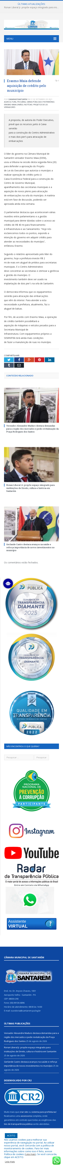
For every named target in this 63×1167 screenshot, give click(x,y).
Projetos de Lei (40, 104)
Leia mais (30, 1154)
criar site (24, 1111)
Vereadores (9, 107)
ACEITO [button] (11, 1135)
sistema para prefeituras (44, 1111)
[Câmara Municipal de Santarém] (31, 24)
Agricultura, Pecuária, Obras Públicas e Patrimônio (29, 102)
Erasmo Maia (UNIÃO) (13, 104)
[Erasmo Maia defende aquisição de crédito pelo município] (31, 62)
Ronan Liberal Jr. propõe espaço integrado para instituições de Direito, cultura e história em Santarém (32, 7)
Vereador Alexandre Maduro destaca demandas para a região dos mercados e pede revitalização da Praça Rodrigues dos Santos (32, 428)
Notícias (28, 104)
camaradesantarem (17, 99)
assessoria (26, 1115)
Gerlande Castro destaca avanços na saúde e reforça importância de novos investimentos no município (30, 547)
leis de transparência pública (18, 1124)
